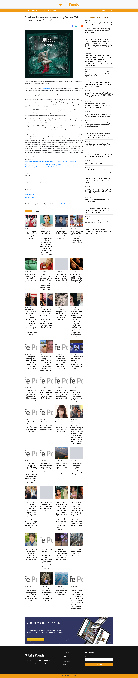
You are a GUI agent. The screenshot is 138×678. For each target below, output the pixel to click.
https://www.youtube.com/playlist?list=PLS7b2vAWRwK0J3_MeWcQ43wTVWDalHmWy (50, 161)
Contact (65, 664)
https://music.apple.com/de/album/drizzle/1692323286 (40, 163)
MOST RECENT (36, 10)
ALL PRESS (47, 10)
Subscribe (99, 664)
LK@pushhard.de (29, 194)
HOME (28, 10)
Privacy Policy (66, 659)
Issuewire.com (47, 88)
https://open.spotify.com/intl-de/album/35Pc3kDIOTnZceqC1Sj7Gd (43, 165)
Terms (64, 656)
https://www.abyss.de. (31, 197)
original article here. (63, 204)
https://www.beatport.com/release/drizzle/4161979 (39, 167)
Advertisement (67, 661)
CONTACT (56, 10)
